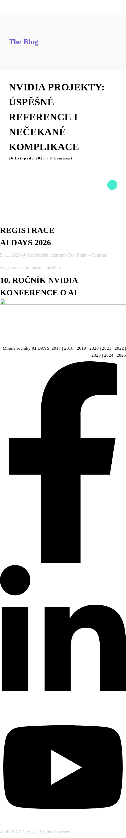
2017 (56, 348)
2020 (94, 348)
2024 (108, 355)
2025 (121, 355)
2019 (81, 348)
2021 (106, 348)
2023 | (97, 355)
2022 (119, 348)
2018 (69, 348)
